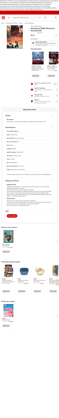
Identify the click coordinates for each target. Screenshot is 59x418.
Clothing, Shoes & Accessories (37, 1)
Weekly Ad (51, 8)
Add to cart (36, 75)
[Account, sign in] (48, 17)
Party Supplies (21, 6)
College (21, 1)
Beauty (38, 2)
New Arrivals (16, 8)
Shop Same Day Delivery (14, 9)
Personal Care (43, 2)
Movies (21, 23)
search (39, 18)
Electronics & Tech (42, 4)
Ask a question (12, 216)
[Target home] (3, 17)
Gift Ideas (27, 6)
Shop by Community (41, 6)
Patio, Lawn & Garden (10, 2)
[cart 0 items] (55, 17)
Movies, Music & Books (10, 6)
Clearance (10, 8)
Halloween (26, 1)
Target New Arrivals (5, 1)
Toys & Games (33, 4)
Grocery (18, 2)
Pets (6, 4)
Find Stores (40, 9)
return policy (14, 205)
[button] (37, 32)
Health (9, 4)
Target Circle (33, 9)
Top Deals (35, 8)
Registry (23, 9)
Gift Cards (33, 6)
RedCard (27, 9)
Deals (5, 8)
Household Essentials (27, 2)
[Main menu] (8, 17)
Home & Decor (50, 1)
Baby (34, 2)
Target (2, 23)
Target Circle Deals (43, 8)
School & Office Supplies (23, 4)
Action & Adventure (29, 23)
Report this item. (46, 174)
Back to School (15, 1)
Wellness (13, 4)
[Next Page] (57, 64)
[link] (37, 32)
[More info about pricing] (56, 35)
